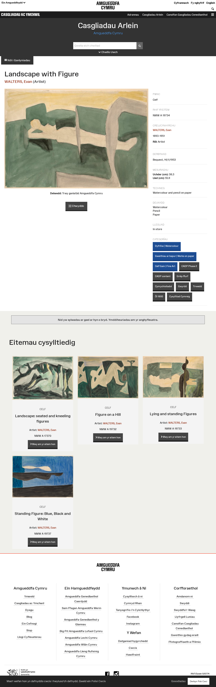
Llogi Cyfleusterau (29, 637)
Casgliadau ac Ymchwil (20, 14)
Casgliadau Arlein (152, 14)
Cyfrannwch (181, 2)
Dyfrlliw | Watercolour (167, 246)
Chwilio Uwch (109, 52)
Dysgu (29, 610)
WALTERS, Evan (18, 81)
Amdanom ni (184, 596)
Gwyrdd (182, 286)
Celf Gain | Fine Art (165, 266)
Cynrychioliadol (163, 286)
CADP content (162, 276)
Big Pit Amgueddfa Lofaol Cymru (81, 631)
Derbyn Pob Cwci (198, 681)
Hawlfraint (133, 654)
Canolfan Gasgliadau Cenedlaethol (187, 14)
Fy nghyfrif (197, 2)
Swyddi (184, 603)
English (210, 2)
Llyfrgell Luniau (185, 616)
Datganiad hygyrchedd (133, 641)
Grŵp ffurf (182, 276)
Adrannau (133, 14)
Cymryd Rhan (133, 603)
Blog (29, 616)
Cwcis (133, 647)
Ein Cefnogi (29, 623)
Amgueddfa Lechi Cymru (81, 637)
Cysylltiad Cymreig (179, 296)
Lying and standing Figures (173, 414)
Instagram (133, 623)
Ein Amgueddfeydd (12, 2)
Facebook (133, 616)
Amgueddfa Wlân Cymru (81, 644)
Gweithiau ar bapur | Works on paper (174, 256)
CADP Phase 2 (189, 266)
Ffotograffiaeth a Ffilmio (185, 641)
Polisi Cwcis (98, 681)
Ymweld (29, 596)
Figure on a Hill (108, 414)
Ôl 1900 (159, 296)
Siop (29, 630)
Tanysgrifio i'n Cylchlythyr (133, 610)
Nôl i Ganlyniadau (18, 60)
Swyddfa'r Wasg (184, 610)
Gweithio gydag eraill (184, 635)
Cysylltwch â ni (133, 596)
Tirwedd (197, 286)
